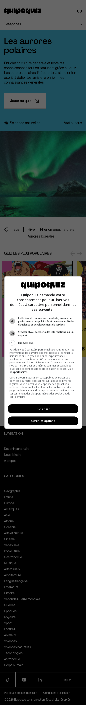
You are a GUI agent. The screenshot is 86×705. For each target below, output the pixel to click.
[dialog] (43, 352)
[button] (43, 343)
